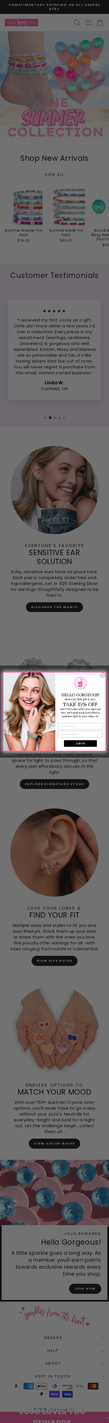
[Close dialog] (103, 675)
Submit (80, 743)
